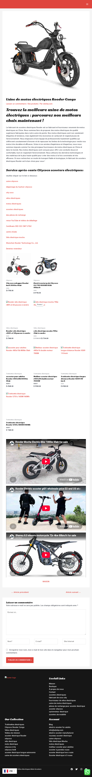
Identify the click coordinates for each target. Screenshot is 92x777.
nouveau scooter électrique (60, 736)
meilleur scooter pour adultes (61, 747)
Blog (51, 724)
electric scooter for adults (59, 727)
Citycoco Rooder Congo (14, 727)
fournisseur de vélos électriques (62, 700)
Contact (52, 692)
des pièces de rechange (16, 215)
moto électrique (11, 744)
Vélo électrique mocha (15, 237)
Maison (52, 684)
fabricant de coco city (58, 698)
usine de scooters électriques (17, 755)
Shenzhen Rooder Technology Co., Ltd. (22, 243)
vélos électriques (13, 198)
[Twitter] (76, 769)
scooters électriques (14, 209)
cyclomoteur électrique (58, 712)
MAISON (46, 581)
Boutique (52, 686)
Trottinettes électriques (14, 724)
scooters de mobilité (57, 714)
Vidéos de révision (12, 733)
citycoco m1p (10, 747)
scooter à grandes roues (59, 750)
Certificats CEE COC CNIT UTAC (19, 226)
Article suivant (73, 592)
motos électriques (13, 204)
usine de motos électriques (60, 703)
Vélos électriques (12, 730)
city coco (10, 192)
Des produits (33, 104)
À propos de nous (56, 689)
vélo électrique (11, 741)
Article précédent (20, 592)
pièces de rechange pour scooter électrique (67, 706)
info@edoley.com (56, 730)
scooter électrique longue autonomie (20, 752)
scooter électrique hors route (61, 752)
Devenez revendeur (14, 249)
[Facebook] (72, 769)
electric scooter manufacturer (61, 733)
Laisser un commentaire (16, 104)
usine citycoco (12, 181)
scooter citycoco (56, 709)
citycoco (8, 738)
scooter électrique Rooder (15, 736)
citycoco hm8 (10, 750)
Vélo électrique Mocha (58, 741)
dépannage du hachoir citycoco (19, 187)
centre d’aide (11, 232)
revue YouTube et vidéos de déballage (21, 220)
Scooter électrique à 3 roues (60, 755)
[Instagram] (81, 769)
